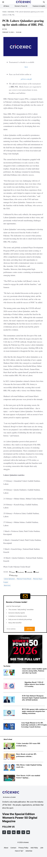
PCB (5, 29)
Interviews (11, 12)
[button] (44, 2)
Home (4, 12)
